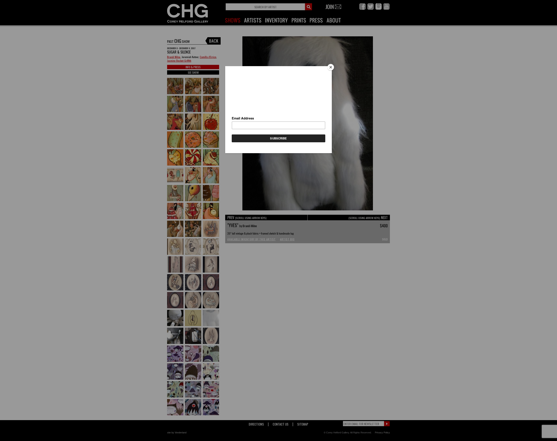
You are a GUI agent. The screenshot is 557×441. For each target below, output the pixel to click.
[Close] (330, 67)
